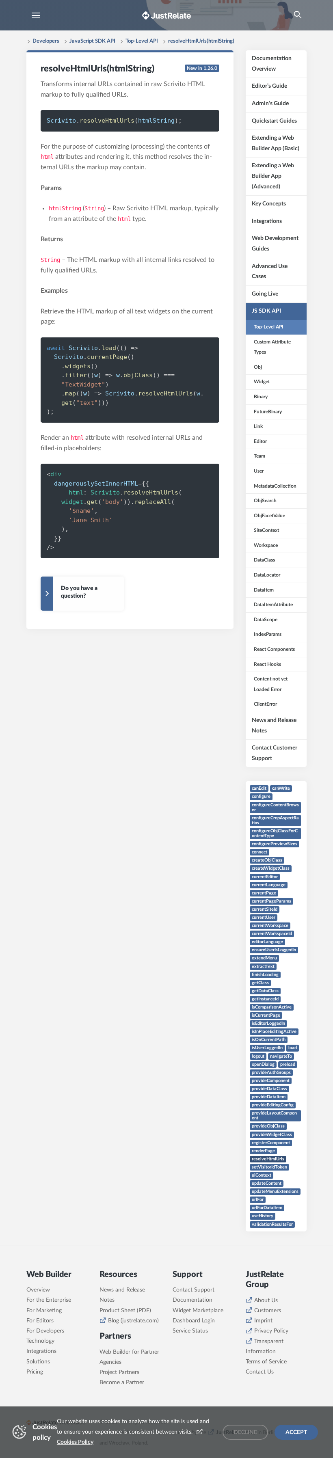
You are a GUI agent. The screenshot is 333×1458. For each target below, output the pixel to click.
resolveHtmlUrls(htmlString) (201, 41)
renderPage (263, 1151)
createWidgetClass (271, 868)
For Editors (40, 1321)
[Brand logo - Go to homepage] (166, 15)
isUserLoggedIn (267, 1047)
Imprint (263, 1321)
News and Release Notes (122, 1295)
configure (261, 796)
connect (259, 852)
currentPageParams (271, 901)
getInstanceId (265, 999)
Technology (40, 1341)
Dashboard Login (194, 1321)
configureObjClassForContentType (275, 833)
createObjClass (267, 860)
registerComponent (271, 1142)
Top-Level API (141, 41)
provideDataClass (269, 1088)
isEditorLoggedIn (268, 1023)
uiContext (261, 1175)
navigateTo (281, 1056)
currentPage (264, 893)
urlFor (258, 1199)
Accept (296, 1432)
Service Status (190, 1331)
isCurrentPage (266, 1015)
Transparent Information (264, 1346)
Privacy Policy (271, 1331)
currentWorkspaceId (272, 933)
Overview (38, 1290)
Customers (267, 1310)
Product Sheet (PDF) (125, 1310)
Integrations (41, 1351)
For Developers (45, 1331)
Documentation (192, 1300)
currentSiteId (264, 909)
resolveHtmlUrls (268, 1159)
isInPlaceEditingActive (274, 1031)
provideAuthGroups (271, 1072)
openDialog (263, 1064)
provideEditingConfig (273, 1105)
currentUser (263, 917)
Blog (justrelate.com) (133, 1321)
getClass (260, 983)
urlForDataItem (267, 1207)
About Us (266, 1300)
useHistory (262, 1216)
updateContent (266, 1183)
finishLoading (265, 974)
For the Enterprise (48, 1300)
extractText (263, 966)
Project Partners (119, 1372)
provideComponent (271, 1080)
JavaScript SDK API (92, 41)
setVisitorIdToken (269, 1167)
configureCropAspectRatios (275, 820)
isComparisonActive (272, 1007)
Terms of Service (266, 1362)
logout (258, 1056)
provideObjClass (268, 1126)
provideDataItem (268, 1097)
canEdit (259, 788)
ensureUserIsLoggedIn (274, 950)
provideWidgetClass (272, 1134)
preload (287, 1064)
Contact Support (193, 1290)
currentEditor (265, 877)
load (292, 1047)
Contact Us (260, 1372)
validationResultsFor (272, 1224)
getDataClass (265, 991)
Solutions (38, 1362)
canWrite (281, 788)
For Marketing (44, 1310)
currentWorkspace (270, 925)
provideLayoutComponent (274, 1115)
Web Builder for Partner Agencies (129, 1357)
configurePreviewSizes (274, 844)
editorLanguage (267, 942)
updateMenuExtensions (275, 1191)
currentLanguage (268, 885)
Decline (245, 1432)
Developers (45, 41)
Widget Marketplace (198, 1310)
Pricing (34, 1372)
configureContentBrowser (275, 807)
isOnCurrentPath (268, 1039)
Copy (199, 120)
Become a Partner (121, 1382)
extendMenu (264, 958)
